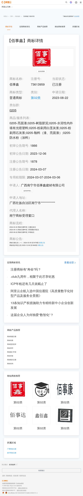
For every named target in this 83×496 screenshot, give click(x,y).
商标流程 (16, 223)
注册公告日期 (19, 169)
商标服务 (17, 16)
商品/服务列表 (19, 118)
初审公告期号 (19, 145)
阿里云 (6, 16)
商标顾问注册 (11, 360)
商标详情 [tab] (8, 26)
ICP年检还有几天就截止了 (29, 283)
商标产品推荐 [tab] (42, 26)
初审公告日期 (19, 153)
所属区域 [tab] (75, 26)
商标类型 (16, 92)
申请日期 (58, 92)
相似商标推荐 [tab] (60, 26)
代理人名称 (17, 210)
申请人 (14, 185)
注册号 (35, 78)
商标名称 (16, 78)
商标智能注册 (11, 336)
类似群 (14, 105)
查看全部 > (70, 262)
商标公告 (16, 239)
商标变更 (10, 356)
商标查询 (10, 363)
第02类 (36, 97)
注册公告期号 (19, 161)
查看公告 (42, 242)
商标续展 (10, 340)
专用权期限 (17, 177)
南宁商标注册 (11, 453)
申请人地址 (17, 197)
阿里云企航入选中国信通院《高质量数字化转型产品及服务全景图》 (42, 293)
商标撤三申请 (11, 352)
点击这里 (76, 16)
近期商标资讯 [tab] (24, 26)
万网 (11, 16)
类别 (34, 92)
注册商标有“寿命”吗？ (26, 269)
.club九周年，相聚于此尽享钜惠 (33, 276)
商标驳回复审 (11, 344)
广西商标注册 (11, 449)
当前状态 (58, 78)
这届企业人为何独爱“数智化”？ (32, 314)
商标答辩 (10, 348)
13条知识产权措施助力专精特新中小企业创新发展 (42, 305)
